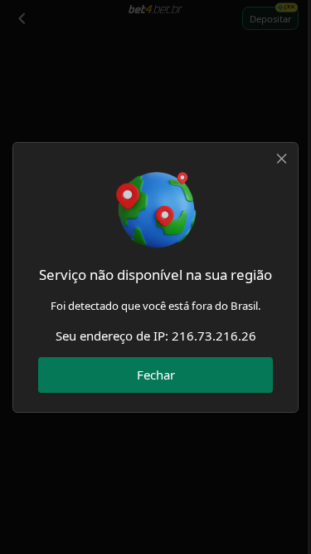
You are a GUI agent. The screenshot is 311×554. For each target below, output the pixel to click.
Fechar (156, 374)
